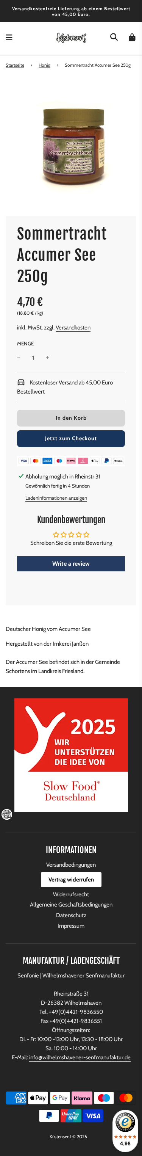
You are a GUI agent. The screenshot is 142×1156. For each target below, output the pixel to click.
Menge (25, 343)
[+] (47, 357)
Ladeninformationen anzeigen (56, 498)
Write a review (71, 563)
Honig (44, 65)
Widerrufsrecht (71, 894)
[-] (18, 357)
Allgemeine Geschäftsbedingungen (71, 904)
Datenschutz (71, 915)
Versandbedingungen (71, 864)
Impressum (71, 925)
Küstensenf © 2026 (68, 1136)
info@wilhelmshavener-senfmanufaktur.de (80, 1057)
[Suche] (114, 38)
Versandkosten (73, 327)
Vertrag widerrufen (71, 879)
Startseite (15, 65)
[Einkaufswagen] (132, 38)
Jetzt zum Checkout (71, 438)
